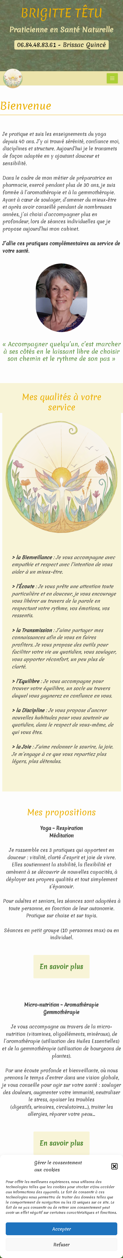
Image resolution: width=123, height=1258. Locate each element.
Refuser (61, 1244)
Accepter (61, 1229)
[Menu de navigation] (112, 78)
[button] (114, 1166)
